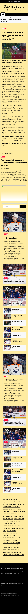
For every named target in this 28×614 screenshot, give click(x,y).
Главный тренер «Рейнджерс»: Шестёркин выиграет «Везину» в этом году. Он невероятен (14, 302)
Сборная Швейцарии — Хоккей (11, 542)
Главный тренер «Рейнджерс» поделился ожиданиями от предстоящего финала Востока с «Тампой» (18, 347)
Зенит (23, 511)
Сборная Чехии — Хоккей (10, 540)
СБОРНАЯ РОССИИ (11, 530)
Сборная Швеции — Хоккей (10, 545)
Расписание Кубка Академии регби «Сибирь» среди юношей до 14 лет (14, 162)
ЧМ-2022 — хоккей (8, 554)
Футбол (19, 552)
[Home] (3, 14)
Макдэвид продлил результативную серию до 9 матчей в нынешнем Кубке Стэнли (13, 281)
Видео (22, 504)
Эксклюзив (6, 557)
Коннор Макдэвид (8, 521)
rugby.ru (10, 147)
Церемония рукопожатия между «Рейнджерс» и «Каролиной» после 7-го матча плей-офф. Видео (18, 341)
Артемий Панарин (8, 504)
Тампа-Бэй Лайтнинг (9, 549)
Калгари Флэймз (7, 516)
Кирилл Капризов (8, 518)
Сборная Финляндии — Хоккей (11, 537)
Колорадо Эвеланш (19, 518)
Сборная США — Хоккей (9, 535)
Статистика (16, 547)
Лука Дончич (17, 521)
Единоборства (17, 511)
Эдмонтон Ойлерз (18, 554)
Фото (15, 552)
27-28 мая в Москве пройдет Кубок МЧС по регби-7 (13, 35)
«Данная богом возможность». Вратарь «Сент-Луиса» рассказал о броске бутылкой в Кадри (18, 310)
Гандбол (17, 506)
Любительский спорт (9, 523)
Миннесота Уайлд (8, 525)
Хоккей (6, 234)
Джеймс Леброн (7, 509)
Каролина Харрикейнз (19, 516)
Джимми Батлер (7, 511)
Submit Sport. (14, 6)
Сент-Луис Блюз (7, 547)
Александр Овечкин (11, 499)
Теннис (17, 549)
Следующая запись (6, 153)
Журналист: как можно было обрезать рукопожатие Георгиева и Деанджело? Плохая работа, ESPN (18, 316)
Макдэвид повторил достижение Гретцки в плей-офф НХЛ (13, 237)
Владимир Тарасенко (9, 506)
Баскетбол (16, 504)
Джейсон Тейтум (17, 509)
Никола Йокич (7, 528)
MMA (4, 499)
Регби (3, 28)
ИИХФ (4, 513)
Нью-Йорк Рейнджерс (18, 528)
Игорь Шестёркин (11, 513)
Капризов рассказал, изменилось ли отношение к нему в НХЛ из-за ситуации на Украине (18, 322)
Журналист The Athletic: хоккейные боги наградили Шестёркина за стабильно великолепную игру (18, 328)
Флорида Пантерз (8, 552)
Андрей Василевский (9, 501)
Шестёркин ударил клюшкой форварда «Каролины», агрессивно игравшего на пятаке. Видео (17, 334)
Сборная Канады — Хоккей (10, 533)
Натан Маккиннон (18, 525)
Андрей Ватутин (20, 501)
